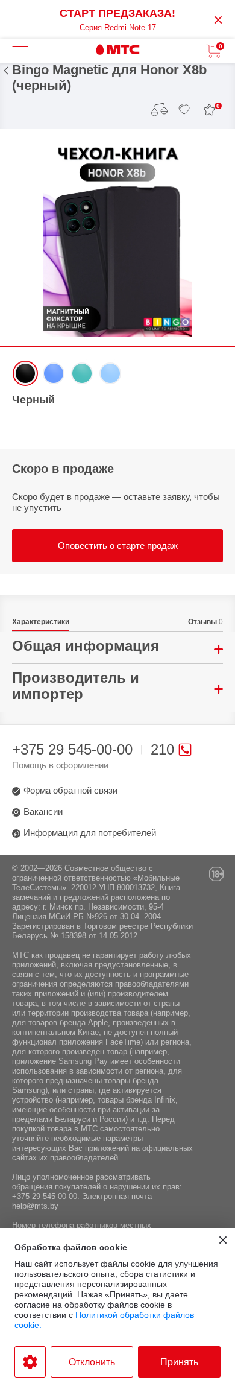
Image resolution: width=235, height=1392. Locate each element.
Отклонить (92, 1362)
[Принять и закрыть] (223, 1240)
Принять (179, 1362)
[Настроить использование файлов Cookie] (30, 1362)
